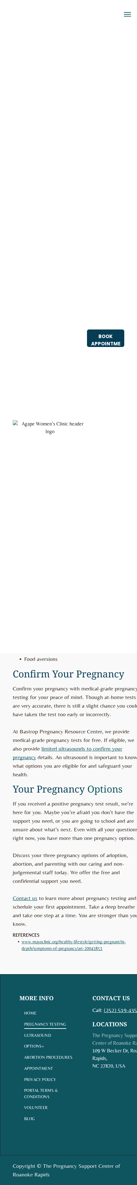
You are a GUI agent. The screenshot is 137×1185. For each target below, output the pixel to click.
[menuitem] (49, 1013)
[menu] (127, 14)
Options (105, 788)
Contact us (25, 898)
